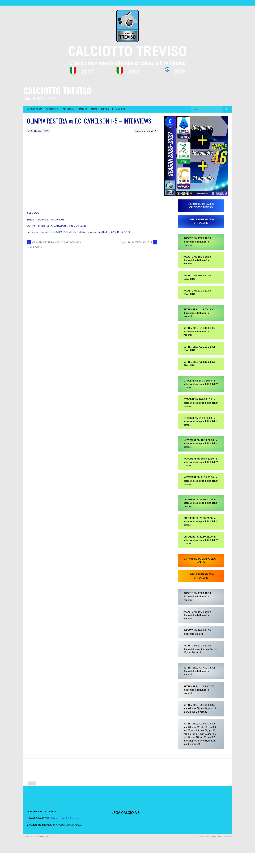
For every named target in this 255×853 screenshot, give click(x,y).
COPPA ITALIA (67, 109)
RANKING (105, 109)
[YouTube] (34, 783)
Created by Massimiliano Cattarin (214, 836)
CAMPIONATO (52, 109)
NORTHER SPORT (34, 109)
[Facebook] (29, 783)
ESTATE (94, 109)
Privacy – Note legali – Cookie (65, 818)
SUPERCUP (82, 109)
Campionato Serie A (145, 130)
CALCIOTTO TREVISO (57, 90)
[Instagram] (32, 783)
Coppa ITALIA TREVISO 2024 (137, 242)
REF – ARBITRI (118, 109)
